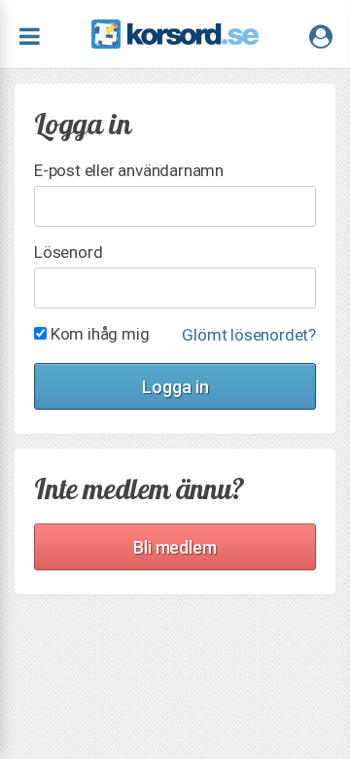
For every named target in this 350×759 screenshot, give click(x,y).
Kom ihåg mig (98, 333)
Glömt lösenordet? (249, 335)
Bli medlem (174, 547)
